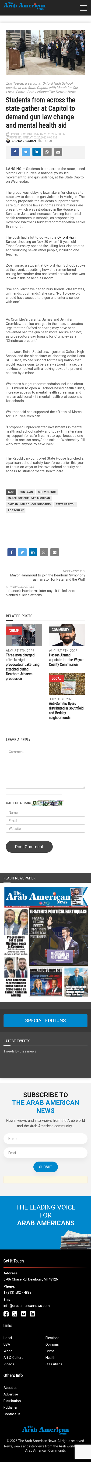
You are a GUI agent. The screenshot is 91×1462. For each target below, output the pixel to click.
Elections (53, 1338)
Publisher (11, 1407)
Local (48, 141)
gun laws (26, 492)
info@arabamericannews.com (27, 1306)
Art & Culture (13, 1358)
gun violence (47, 492)
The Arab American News (37, 1441)
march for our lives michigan (29, 498)
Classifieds (54, 1364)
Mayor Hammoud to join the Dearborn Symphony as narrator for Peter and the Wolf (47, 577)
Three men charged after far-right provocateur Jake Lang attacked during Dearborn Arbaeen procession (22, 667)
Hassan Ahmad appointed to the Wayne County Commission (66, 660)
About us (11, 1388)
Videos (9, 1364)
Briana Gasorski (24, 141)
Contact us (12, 1414)
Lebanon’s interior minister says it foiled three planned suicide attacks (41, 593)
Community (60, 630)
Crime (50, 1351)
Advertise (11, 1394)
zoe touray (16, 510)
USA (7, 1344)
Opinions (52, 1344)
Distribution (12, 1401)
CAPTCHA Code (18, 803)
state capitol (65, 504)
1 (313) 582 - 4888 (18, 1292)
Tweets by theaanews (20, 1051)
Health (50, 1358)
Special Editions (45, 1020)
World (8, 1351)
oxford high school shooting (29, 504)
